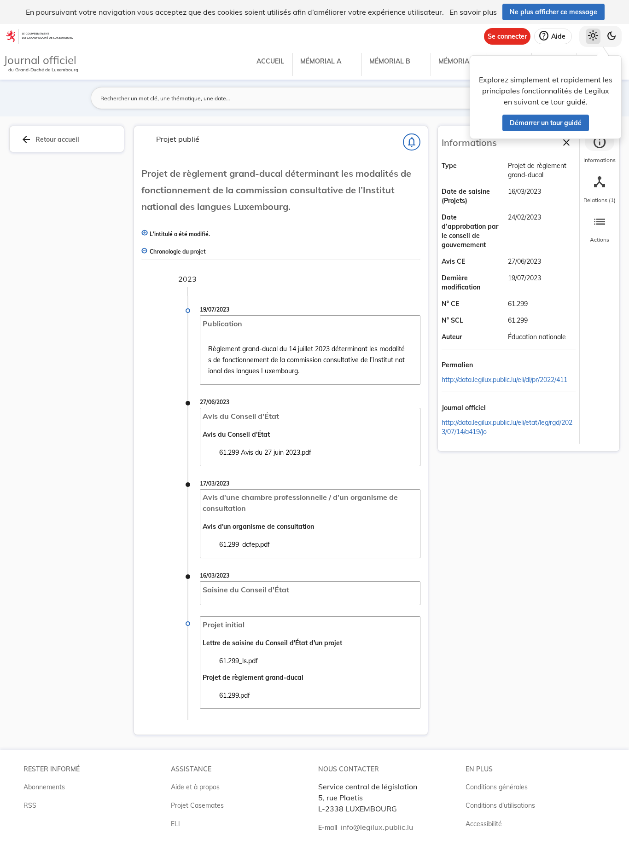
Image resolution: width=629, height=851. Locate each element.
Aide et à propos (195, 787)
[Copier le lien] (486, 366)
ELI (175, 824)
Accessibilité (484, 824)
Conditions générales (497, 787)
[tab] (599, 149)
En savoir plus (473, 12)
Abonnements (44, 787)
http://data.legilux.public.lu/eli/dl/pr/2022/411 (504, 380)
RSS (29, 805)
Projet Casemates (197, 805)
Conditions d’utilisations (500, 805)
